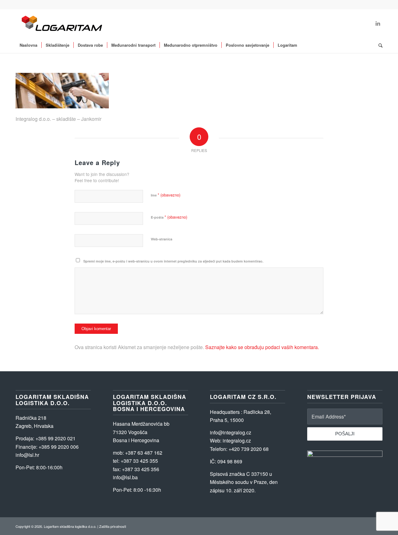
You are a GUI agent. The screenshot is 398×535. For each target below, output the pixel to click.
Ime (165, 195)
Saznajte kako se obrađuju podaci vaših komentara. (262, 347)
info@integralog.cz (230, 432)
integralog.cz (237, 440)
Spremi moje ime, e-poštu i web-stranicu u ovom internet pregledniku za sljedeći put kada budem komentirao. (173, 261)
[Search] (378, 45)
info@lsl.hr (27, 454)
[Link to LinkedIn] (377, 23)
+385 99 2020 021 (55, 438)
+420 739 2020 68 (249, 448)
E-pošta (169, 217)
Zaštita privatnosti (112, 526)
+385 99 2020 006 (59, 446)
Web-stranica (161, 239)
